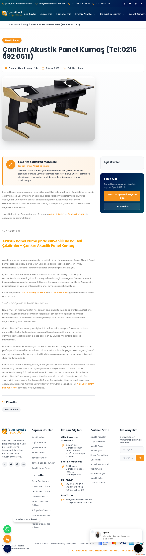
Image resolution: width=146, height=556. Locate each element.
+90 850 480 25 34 (75, 484)
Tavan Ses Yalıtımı (41, 486)
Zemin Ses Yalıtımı (41, 491)
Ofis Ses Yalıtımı (39, 496)
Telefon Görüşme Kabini (33, 292)
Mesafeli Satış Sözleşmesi (63, 543)
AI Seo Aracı (80, 550)
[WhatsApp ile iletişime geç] (7, 529)
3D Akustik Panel (59, 292)
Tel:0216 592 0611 (11, 231)
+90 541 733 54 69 (75, 490)
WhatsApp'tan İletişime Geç (122, 196)
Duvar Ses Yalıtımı (40, 481)
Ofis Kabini (96, 459)
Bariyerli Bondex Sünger (43, 462)
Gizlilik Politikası (87, 543)
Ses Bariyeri (96, 468)
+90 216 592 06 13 (74, 487)
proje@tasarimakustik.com (79, 502)
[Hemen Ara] (7, 539)
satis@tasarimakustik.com (79, 499)
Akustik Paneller (98, 437)
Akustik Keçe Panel (41, 468)
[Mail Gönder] (7, 549)
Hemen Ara (122, 206)
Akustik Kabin (56, 214)
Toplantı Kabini (39, 442)
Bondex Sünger (76, 214)
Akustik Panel (38, 452)
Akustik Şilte (96, 450)
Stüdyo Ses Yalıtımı (41, 510)
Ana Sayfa (14, 24)
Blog (25, 24)
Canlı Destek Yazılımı (139, 554)
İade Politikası (41, 543)
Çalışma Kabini (39, 447)
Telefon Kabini (98, 482)
